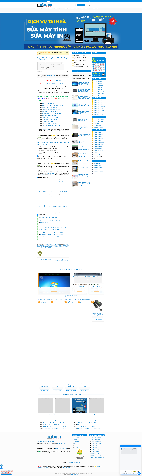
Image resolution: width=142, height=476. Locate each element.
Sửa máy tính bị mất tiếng (99, 142)
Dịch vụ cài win (97, 163)
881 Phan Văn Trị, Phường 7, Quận (51, 418)
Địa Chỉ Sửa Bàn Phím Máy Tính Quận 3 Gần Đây (63, 206)
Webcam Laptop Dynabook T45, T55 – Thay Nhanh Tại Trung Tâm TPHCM (44, 385)
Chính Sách (45, 467)
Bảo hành (76, 447)
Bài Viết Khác (45, 68)
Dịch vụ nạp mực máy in (96, 455)
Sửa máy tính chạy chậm (99, 134)
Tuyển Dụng (50, 52)
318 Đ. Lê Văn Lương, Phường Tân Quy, (86, 422)
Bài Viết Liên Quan (46, 67)
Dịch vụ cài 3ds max (98, 173)
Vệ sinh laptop (71, 8)
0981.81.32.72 (63, 84)
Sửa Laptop (64, 8)
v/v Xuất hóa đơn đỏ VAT (75, 462)
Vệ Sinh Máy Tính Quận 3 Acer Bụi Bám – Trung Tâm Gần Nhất (51, 234)
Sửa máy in (99, 8)
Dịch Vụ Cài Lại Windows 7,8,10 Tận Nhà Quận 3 (48, 225)
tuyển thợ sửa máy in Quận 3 (60, 246)
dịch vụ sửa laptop (66, 467)
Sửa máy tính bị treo (98, 136)
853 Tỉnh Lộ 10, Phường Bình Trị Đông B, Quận (88, 428)
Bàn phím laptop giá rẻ (98, 121)
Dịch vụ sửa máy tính (95, 439)
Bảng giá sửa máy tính (98, 81)
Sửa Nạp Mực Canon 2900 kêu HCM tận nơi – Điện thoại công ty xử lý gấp (84, 90)
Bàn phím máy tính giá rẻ (99, 119)
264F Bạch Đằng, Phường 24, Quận (86, 418)
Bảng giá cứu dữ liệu (98, 89)
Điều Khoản (40, 467)
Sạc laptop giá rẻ (97, 125)
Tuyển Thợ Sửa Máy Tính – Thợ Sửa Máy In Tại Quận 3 (50, 229)
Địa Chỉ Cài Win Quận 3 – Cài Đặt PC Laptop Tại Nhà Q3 (50, 220)
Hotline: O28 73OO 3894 (41, 1)
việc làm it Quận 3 (48, 247)
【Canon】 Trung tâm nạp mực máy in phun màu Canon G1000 (51, 232)
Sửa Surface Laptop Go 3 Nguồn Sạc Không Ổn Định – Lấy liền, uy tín (84, 162)
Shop (44, 8)
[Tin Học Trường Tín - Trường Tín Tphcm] (47, 5)
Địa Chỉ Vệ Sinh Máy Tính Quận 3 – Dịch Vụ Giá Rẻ (49, 219)
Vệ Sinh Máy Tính (57, 8)
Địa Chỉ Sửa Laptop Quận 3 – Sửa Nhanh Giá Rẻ (53, 191)
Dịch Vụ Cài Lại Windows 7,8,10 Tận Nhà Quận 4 (48, 224)
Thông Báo (45, 52)
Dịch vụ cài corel (97, 169)
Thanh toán (76, 441)
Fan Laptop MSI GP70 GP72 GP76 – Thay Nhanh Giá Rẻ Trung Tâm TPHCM (71, 385)
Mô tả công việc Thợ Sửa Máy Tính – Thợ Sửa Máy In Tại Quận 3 (51, 64)
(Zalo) (56, 84)
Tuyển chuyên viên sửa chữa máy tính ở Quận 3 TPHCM (52, 66)
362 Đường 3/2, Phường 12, (84, 424)
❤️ (137, 471)
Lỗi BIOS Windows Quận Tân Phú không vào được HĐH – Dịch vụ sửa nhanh (84, 83)
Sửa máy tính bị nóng (98, 146)
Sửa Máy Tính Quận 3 (50, 244)
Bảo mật (75, 439)
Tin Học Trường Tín (74, 474)
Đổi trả (75, 445)
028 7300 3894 (57, 80)
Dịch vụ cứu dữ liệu (95, 449)
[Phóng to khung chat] (138, 446)
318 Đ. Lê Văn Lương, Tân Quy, (50, 119)
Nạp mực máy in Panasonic (99, 106)
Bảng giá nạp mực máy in (99, 85)
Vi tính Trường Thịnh (95, 459)
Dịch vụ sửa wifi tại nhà (96, 451)
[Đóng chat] (140, 446)
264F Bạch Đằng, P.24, (49, 115)
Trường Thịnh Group (61, 443)
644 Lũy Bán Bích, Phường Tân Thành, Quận (87, 420)
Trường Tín (40, 52)
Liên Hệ (43, 174)
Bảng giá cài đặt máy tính (99, 93)
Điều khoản (76, 437)
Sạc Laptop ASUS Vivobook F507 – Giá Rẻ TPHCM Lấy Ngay (57, 385)
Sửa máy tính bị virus (98, 132)
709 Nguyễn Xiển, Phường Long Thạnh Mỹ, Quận (54, 428)
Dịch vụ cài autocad (98, 167)
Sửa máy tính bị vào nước (99, 154)
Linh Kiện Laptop (79, 8)
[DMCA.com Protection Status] (79, 452)
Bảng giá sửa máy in (98, 83)
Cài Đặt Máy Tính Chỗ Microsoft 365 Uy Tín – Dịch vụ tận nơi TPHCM (83, 104)
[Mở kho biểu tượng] (140, 471)
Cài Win (93, 8)
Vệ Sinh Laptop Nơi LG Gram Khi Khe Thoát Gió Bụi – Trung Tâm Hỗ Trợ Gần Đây (83, 126)
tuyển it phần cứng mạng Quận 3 (45, 245)
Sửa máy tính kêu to (98, 140)
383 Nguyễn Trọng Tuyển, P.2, (50, 107)
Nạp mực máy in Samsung (99, 110)
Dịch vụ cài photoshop (98, 171)
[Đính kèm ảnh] (121, 471)
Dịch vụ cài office (97, 165)
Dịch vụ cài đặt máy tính (96, 441)
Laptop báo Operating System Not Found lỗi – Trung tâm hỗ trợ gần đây (84, 148)
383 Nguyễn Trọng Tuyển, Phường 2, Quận (53, 422)
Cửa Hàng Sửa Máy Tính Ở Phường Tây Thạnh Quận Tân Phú (51, 236)
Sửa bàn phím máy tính (98, 150)
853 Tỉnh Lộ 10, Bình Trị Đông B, (51, 125)
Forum (82, 1)
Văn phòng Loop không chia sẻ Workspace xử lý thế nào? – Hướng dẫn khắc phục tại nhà (83, 176)
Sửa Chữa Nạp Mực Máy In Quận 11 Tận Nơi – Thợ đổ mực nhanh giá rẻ (84, 155)
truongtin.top (43, 445)
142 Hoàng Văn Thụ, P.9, (49, 123)
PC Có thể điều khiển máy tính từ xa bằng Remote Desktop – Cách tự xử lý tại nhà (84, 112)
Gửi (139, 473)
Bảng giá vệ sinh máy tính (99, 91)
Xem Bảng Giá (99, 466)
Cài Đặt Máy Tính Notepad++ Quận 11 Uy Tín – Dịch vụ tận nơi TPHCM (84, 134)
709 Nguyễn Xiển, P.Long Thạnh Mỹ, (51, 113)
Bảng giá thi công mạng (98, 95)
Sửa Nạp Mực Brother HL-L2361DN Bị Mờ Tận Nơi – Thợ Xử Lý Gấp (84, 119)
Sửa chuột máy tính (98, 148)
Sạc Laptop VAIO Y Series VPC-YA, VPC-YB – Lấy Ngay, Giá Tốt (97, 314)
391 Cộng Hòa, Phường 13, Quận (51, 109)
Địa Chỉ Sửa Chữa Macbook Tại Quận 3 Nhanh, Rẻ (43, 191)
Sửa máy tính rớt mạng (98, 144)
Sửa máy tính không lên (98, 138)
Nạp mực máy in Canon (98, 102)
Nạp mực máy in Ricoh (98, 108)
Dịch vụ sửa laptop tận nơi (96, 437)
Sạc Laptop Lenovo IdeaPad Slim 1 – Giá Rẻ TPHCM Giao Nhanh (84, 385)
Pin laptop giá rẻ (97, 123)
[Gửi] (68, 72)
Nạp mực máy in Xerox (98, 112)
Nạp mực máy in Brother (99, 100)
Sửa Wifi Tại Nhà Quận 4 (44, 222)
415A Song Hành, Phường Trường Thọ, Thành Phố (55, 426)
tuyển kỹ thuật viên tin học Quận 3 (56, 245)
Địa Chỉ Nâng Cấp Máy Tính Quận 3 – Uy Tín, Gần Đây (63, 191)
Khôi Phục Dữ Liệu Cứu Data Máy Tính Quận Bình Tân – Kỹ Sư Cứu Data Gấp (84, 169)
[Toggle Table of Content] (62, 63)
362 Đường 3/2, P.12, (48, 121)
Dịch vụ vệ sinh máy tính (96, 443)
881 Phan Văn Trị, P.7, (48, 103)
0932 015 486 (50, 84)
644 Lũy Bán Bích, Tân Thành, (50, 117)
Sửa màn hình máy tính (98, 152)
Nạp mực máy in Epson (98, 114)
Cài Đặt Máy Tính (87, 8)
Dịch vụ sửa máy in (95, 453)
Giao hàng (76, 443)
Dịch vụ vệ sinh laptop (95, 445)
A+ (126, 471)
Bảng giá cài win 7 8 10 (98, 87)
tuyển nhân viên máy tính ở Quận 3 (49, 246)
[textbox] (129, 473)
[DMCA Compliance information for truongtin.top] (79, 457)
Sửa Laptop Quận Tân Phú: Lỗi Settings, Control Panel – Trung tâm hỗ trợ (84, 97)
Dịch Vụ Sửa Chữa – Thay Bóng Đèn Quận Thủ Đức (49, 237)
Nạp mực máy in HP (98, 104)
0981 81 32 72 (46, 129)
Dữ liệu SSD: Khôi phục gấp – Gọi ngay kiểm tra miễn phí (83, 141)
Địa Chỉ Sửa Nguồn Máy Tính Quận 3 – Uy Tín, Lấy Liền (43, 206)
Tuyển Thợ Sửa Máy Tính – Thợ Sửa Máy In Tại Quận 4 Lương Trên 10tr (53, 227)
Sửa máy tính (49, 8)
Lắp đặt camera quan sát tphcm (97, 457)
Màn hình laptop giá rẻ (98, 127)
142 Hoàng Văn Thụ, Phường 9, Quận (87, 426)
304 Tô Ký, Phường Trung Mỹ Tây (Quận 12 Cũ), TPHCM (53, 105)
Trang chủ (39, 8)
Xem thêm (54, 292)
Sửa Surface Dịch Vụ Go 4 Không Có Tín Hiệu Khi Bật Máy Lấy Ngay (84, 184)
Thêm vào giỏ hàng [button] (44, 390)
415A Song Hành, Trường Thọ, (50, 111)
